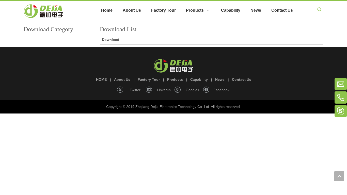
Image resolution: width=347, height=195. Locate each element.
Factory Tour (149, 79)
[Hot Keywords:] (319, 10)
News (220, 79)
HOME (101, 79)
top (339, 176)
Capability (199, 79)
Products (175, 79)
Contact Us (241, 79)
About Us (122, 79)
